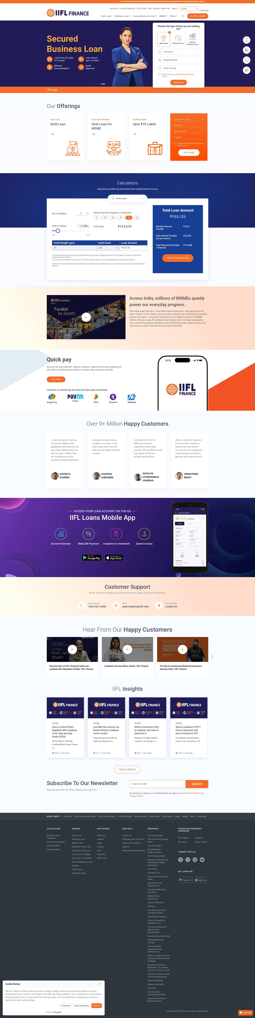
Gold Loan (68, 816)
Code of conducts (155, 980)
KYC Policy (152, 869)
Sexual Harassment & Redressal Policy (157, 999)
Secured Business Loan (82, 862)
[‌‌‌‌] (183, 16)
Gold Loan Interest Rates (85, 816)
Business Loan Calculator (53, 836)
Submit (197, 784)
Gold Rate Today (125, 816)
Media (185, 816)
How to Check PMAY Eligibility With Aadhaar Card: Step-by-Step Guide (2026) (64, 732)
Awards (100, 839)
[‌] (180, 859)
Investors (101, 854)
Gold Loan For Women (82, 858)
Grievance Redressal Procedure (157, 890)
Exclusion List (154, 873)
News (192, 816)
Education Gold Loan (81, 850)
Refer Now (202, 816)
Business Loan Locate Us (133, 839)
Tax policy (152, 988)
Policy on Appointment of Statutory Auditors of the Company (159, 958)
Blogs (177, 816)
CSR (150, 8)
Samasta (199, 838)
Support (125, 847)
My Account (199, 16)
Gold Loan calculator (56, 842)
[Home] (68, 13)
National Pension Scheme (133, 850)
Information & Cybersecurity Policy (156, 993)
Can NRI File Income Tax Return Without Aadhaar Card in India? (106, 730)
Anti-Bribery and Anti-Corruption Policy (157, 911)
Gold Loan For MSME (81, 854)
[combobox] (189, 119)
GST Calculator (53, 846)
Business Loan (141, 816)
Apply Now (178, 82)
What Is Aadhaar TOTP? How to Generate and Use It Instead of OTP (188, 730)
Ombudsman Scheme (157, 917)
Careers (156, 8)
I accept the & (175, 74)
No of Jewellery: (59, 213)
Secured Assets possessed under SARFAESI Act (155, 949)
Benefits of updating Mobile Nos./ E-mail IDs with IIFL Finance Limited (159, 967)
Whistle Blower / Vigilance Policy (155, 850)
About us (101, 835)
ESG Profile (142, 8)
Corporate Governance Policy (158, 877)
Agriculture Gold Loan (81, 847)
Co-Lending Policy (155, 835)
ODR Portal (102, 858)
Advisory (151, 906)
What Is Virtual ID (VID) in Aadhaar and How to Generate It (146, 730)
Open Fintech (201, 842)
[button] (212, 657)
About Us (114, 8)
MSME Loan (155, 816)
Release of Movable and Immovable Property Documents (158, 862)
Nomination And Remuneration (155, 884)
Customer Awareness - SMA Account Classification (157, 929)
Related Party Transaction (154, 897)
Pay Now (56, 379)
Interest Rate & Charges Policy (158, 840)
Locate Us (126, 835)
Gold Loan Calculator (107, 816)
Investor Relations (127, 8)
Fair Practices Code (156, 856)
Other (55, 723)
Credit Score (167, 816)
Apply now (188, 152)
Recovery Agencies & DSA (159, 936)
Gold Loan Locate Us (131, 843)
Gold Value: (99, 226)
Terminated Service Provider (156, 941)
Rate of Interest (59, 226)
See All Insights (127, 769)
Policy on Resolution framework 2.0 (156, 921)
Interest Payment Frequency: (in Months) (112, 212)
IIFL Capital (183, 838)
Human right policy (156, 984)
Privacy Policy (182, 146)
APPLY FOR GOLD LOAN (178, 258)
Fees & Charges (154, 846)
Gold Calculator (54, 849)
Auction (75, 866)
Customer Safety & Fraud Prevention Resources (159, 975)
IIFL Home (182, 842)
